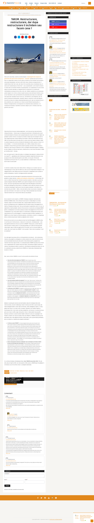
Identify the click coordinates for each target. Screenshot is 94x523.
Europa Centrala (19, 7)
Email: (26, 479)
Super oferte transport (10, 384)
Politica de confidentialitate (56, 519)
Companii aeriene (25, 13)
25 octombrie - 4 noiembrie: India (79, 64)
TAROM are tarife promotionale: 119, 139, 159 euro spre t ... (13, 381)
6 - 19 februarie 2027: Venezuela (79, 75)
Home (19, 13)
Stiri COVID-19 (52, 3)
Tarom (26, 370)
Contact (60, 3)
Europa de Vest (12, 7)
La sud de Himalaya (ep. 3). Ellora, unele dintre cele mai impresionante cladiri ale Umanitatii (57, 51)
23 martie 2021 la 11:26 (11, 439)
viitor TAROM (31, 370)
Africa (55, 7)
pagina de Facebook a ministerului (25, 178)
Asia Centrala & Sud (43, 7)
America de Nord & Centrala (64, 7)
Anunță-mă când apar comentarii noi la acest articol (14, 489)
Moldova (52, 193)
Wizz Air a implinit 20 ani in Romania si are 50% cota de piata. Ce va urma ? (57, 85)
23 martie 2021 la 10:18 (11, 399)
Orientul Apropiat (34, 7)
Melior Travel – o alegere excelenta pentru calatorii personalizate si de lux (60, 220)
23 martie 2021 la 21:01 (12, 427)
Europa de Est (27, 7)
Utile (26, 3)
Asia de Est (51, 7)
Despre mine (43, 3)
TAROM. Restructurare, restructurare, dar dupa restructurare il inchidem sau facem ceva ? (24, 14)
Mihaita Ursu (22, 370)
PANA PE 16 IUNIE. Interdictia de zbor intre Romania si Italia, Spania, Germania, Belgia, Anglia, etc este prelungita (60, 117)
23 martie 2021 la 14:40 (12, 415)
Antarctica (84, 7)
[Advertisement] (24, 118)
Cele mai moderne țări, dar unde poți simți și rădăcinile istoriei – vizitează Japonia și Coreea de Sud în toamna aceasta (60, 212)
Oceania (80, 7)
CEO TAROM (17, 370)
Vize (50, 100)
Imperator (13, 378)
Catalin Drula (11, 370)
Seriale (31, 3)
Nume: (5, 479)
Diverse (37, 3)
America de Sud (73, 7)
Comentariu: (6, 473)
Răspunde (8, 408)
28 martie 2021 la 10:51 (11, 460)
